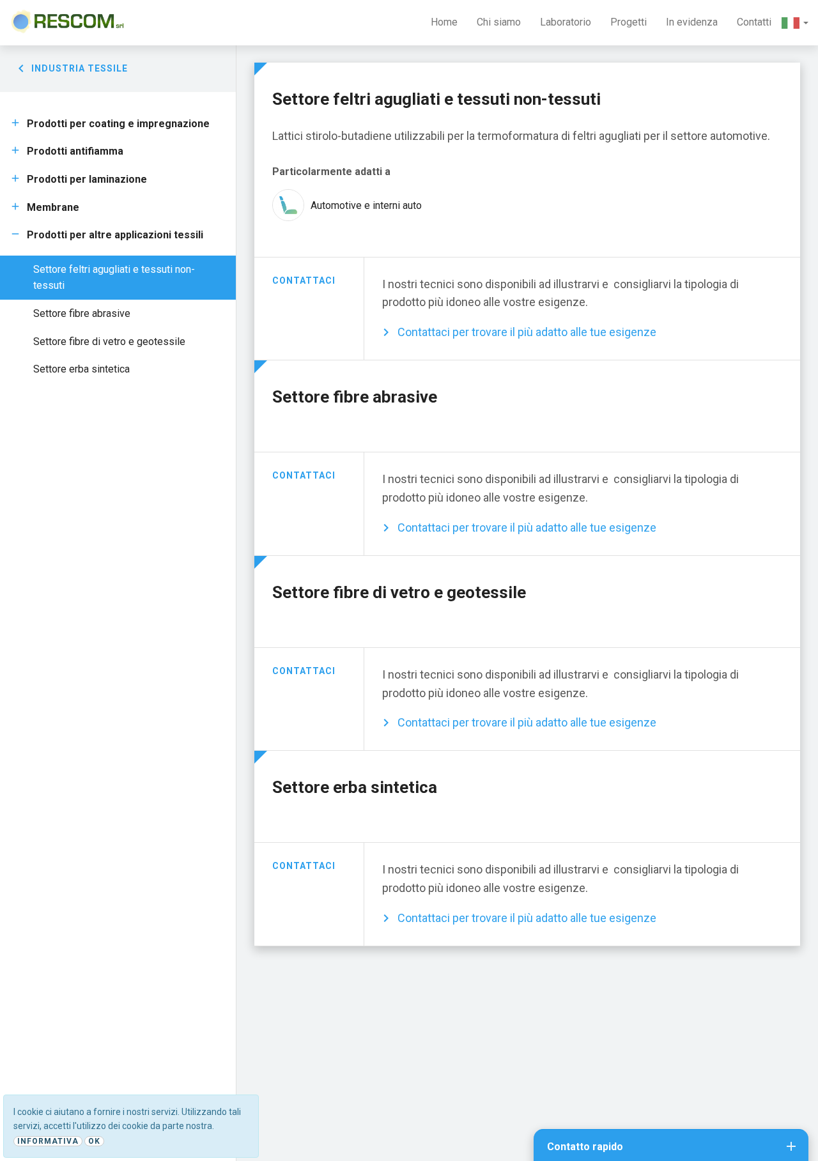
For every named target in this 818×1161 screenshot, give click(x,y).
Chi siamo (499, 22)
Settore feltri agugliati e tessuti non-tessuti (114, 277)
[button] (795, 22)
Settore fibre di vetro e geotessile (109, 341)
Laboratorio (565, 22)
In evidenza (692, 22)
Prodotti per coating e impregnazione (118, 124)
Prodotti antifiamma (75, 151)
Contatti (754, 22)
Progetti (628, 22)
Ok (94, 1141)
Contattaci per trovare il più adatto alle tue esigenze (526, 332)
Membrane (53, 207)
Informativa (48, 1141)
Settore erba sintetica (81, 369)
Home (444, 22)
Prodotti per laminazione (87, 179)
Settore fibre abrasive (81, 313)
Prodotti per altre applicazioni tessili (115, 235)
